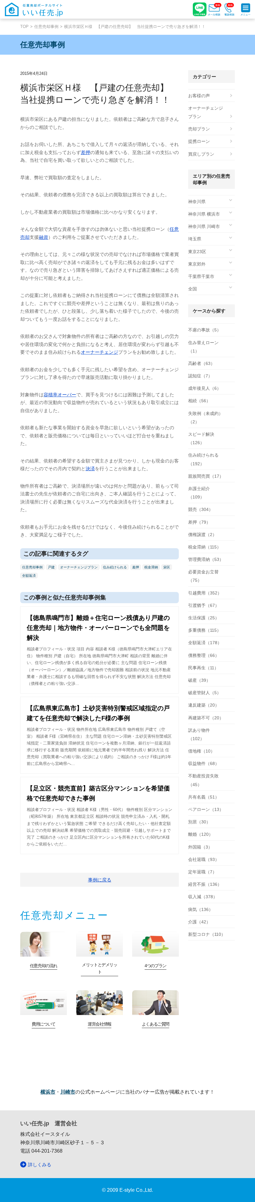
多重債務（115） (204, 630)
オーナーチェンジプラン (79, 567)
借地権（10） (201, 751)
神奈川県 (197, 201)
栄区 (166, 567)
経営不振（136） (205, 884)
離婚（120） (200, 834)
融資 (43, 237)
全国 (192, 288)
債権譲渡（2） (202, 534)
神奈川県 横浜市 (204, 214)
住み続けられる (115, 567)
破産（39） (199, 680)
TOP (24, 26)
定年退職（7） (202, 871)
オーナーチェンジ (99, 352)
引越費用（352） (205, 592)
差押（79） (199, 522)
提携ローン (199, 141)
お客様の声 (199, 95)
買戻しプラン (201, 154)
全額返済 (29, 575)
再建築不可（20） (206, 717)
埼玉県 (194, 238)
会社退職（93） (203, 859)
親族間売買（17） (206, 476)
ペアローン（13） (206, 809)
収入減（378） (202, 896)
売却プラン (199, 128)
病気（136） (200, 909)
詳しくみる (39, 1164)
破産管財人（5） (204, 692)
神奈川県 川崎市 (204, 226)
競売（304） (200, 509)
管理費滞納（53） (206, 559)
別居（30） (199, 821)
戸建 (51, 567)
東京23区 (197, 251)
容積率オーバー (60, 394)
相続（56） (199, 400)
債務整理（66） (203, 655)
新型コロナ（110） (206, 934)
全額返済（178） (205, 642)
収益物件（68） (203, 763)
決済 (90, 468)
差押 (85, 152)
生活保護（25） (203, 617)
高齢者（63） (201, 363)
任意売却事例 (46, 26)
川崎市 (67, 1092)
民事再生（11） (203, 667)
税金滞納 (151, 567)
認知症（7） (200, 375)
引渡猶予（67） (203, 605)
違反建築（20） (203, 705)
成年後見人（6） (204, 388)
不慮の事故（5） (204, 329)
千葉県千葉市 (201, 276)
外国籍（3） (200, 847)
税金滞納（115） (204, 546)
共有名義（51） (203, 797)
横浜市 (47, 1092)
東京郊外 (197, 264)
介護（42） (199, 921)
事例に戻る (99, 879)
